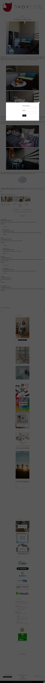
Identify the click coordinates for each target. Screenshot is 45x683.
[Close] (39, 103)
